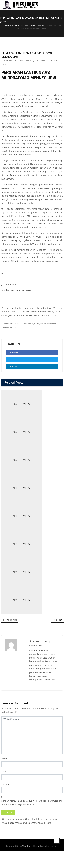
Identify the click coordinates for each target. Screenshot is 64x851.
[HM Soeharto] (20, 5)
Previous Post (10, 619)
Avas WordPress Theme (28, 846)
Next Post (57, 619)
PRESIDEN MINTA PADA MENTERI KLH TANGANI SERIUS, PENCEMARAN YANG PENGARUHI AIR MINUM (32, 437)
